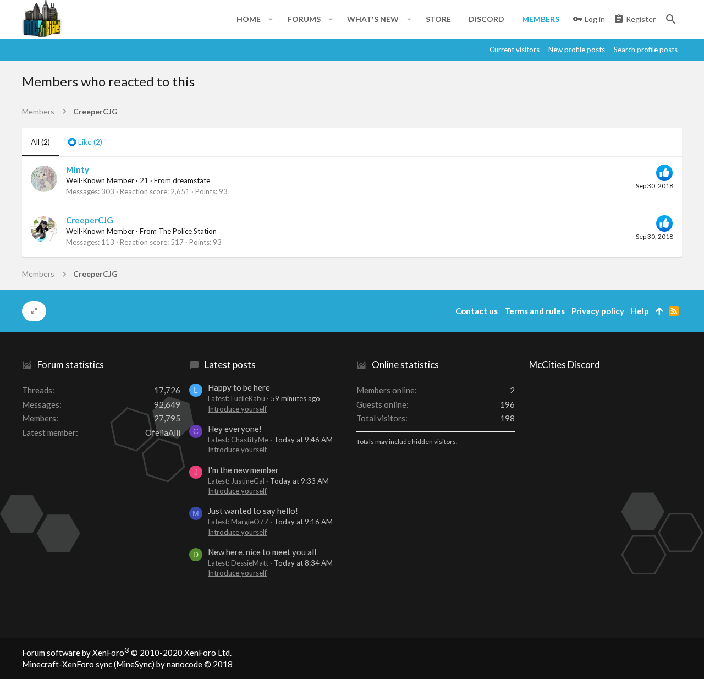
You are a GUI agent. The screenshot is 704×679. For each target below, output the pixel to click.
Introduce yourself (237, 408)
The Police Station (187, 231)
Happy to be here (239, 387)
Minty (77, 169)
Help (640, 311)
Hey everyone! (235, 429)
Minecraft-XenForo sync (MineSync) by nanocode (127, 664)
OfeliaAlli (162, 432)
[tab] (85, 142)
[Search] (671, 19)
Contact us (476, 311)
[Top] (659, 311)
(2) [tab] (40, 141)
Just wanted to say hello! (253, 511)
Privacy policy (597, 311)
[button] (271, 19)
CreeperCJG (89, 220)
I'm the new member (243, 470)
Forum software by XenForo (127, 653)
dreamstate (191, 180)
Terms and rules (534, 311)
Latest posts (230, 364)
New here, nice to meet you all (262, 552)
